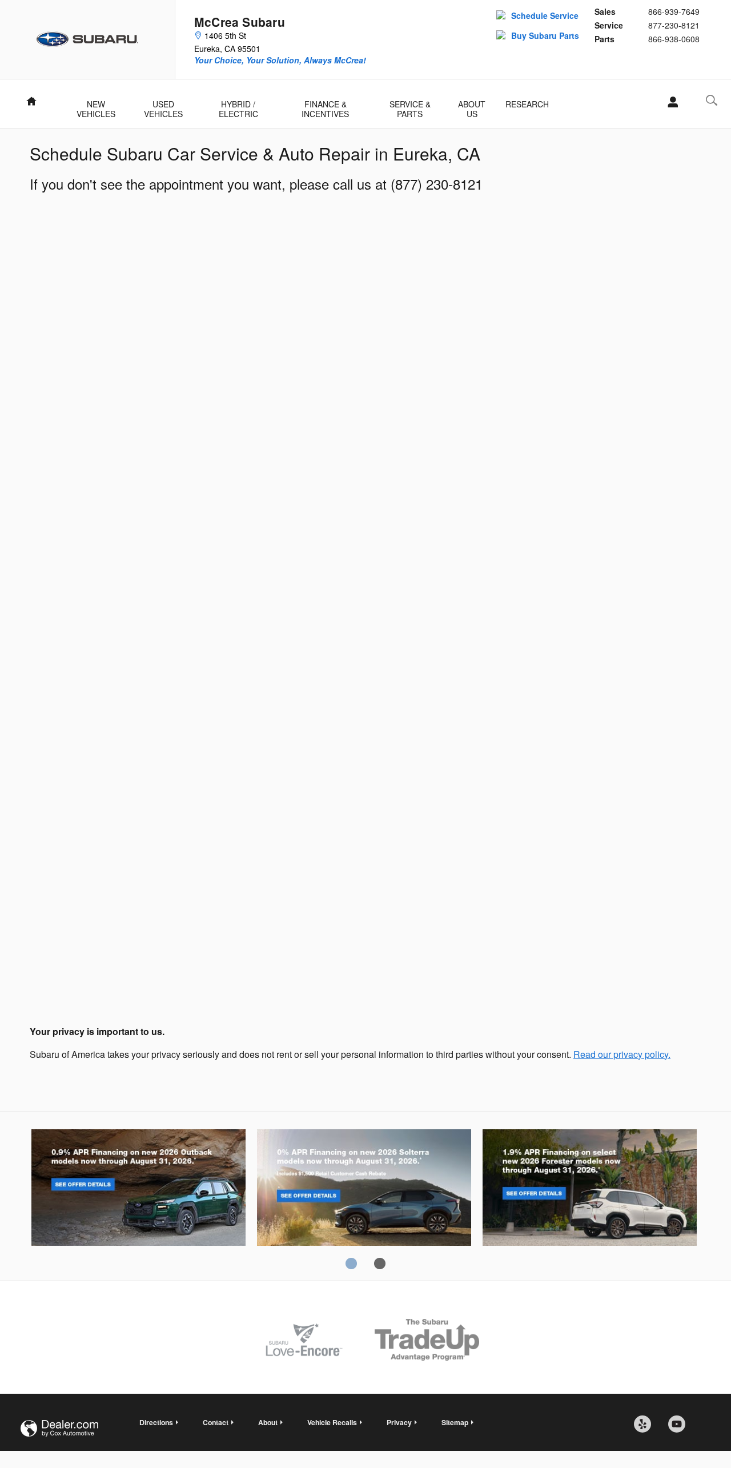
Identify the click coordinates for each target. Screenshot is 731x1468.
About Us (471, 105)
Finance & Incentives (325, 105)
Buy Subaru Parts (545, 35)
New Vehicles (96, 105)
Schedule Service (545, 15)
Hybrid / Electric (238, 105)
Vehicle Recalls (332, 1422)
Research (527, 104)
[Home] (87, 39)
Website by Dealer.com (59, 1428)
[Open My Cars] (669, 102)
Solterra (364, 1189)
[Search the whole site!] (711, 100)
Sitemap (454, 1422)
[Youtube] (680, 1428)
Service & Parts (410, 105)
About (268, 1422)
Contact (215, 1422)
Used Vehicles (163, 105)
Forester (590, 1189)
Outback (138, 1189)
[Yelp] (646, 1428)
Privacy (399, 1422)
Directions (156, 1422)
